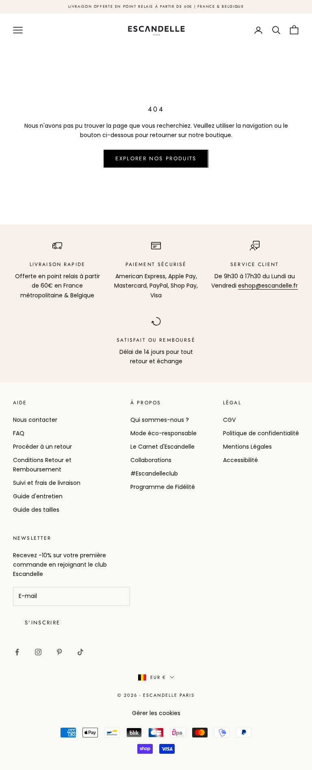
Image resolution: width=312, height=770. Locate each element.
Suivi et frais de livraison (46, 483)
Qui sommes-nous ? (159, 420)
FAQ (18, 433)
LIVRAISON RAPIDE (58, 264)
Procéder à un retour (42, 447)
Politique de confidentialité (261, 433)
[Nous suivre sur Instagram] (38, 652)
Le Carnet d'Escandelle (162, 447)
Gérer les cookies (156, 713)
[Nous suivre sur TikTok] (80, 652)
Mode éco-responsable (163, 433)
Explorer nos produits (155, 158)
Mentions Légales (247, 447)
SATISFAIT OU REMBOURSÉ (156, 340)
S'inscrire (42, 622)
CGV (229, 420)
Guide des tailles (36, 510)
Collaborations (150, 460)
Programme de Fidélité (162, 487)
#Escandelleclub (154, 473)
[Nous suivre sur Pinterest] (59, 652)
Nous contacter (35, 420)
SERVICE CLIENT (254, 264)
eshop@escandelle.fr (268, 285)
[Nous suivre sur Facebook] (17, 652)
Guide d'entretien (38, 496)
